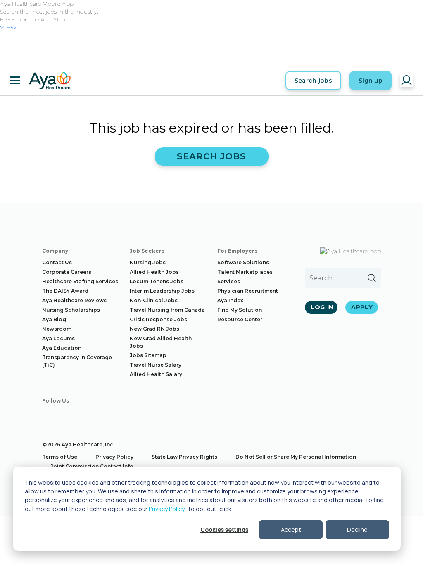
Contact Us (57, 262)
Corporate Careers (66, 272)
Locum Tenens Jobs (156, 281)
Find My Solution (239, 310)
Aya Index (230, 300)
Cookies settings (224, 529)
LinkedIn (95, 415)
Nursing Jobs (148, 262)
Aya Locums (58, 338)
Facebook (48, 415)
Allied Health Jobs (154, 272)
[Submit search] (372, 278)
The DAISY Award (65, 291)
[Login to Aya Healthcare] (406, 80)
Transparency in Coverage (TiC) (77, 361)
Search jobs (313, 80)
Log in (322, 307)
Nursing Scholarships (71, 310)
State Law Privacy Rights (184, 457)
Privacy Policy (167, 509)
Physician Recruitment (247, 291)
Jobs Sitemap (148, 355)
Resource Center (239, 319)
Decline (357, 529)
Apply (362, 307)
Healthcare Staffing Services (80, 281)
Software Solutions (243, 262)
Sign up (371, 80)
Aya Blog (54, 319)
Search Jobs (212, 156)
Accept (291, 529)
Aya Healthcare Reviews (74, 300)
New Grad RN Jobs (154, 329)
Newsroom (56, 329)
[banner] (49, 80)
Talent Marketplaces (245, 272)
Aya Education (61, 348)
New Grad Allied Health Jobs (161, 342)
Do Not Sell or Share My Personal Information (295, 457)
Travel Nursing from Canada (167, 310)
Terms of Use (59, 457)
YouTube (119, 415)
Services (228, 281)
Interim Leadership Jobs (162, 291)
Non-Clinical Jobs (154, 300)
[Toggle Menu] (15, 80)
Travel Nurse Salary (155, 365)
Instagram (72, 415)
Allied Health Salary (156, 374)
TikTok (143, 415)
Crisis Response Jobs (158, 319)
